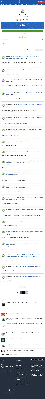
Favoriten (12, 49)
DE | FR (42, 4)
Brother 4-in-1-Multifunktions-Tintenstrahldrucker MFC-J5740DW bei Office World (22, 332)
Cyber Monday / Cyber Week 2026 (22, 381)
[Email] (26, 292)
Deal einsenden (41, 1)
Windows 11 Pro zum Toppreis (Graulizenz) (26, 151)
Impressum (18, 363)
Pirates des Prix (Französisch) (6, 370)
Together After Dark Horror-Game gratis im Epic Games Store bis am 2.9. (20, 350)
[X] (23, 292)
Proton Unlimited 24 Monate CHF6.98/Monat (26, 266)
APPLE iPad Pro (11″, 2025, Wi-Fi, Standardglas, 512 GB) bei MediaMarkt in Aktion (21, 302)
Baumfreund (8, 56)
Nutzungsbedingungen (20, 368)
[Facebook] (21, 292)
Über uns (2, 364)
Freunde (21, 49)
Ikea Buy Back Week (21, 69)
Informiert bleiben (35, 4)
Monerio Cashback (37, 374)
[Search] (35, 1)
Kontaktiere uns (4, 362)
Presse (2, 369)
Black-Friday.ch (40, 375)
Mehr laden (22, 287)
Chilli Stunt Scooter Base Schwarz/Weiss (14, 308)
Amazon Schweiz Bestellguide (21, 374)
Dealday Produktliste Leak (22, 141)
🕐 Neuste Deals (4, 4)
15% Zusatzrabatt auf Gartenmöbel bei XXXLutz (15, 354)
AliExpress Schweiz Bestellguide (22, 377)
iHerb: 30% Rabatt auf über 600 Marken (14, 338)
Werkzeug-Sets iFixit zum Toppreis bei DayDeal (27, 221)
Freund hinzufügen (22, 30)
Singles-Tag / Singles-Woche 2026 (22, 384)
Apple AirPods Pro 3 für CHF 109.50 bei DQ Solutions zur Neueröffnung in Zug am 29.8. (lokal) (24, 323)
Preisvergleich (16, 4)
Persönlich (40, 49)
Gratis (22, 4)
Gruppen (30, 49)
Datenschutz (18, 365)
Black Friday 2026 (19, 379)
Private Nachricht (22, 33)
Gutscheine (28, 4)
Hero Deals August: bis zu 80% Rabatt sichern (15, 313)
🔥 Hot (10, 4)
